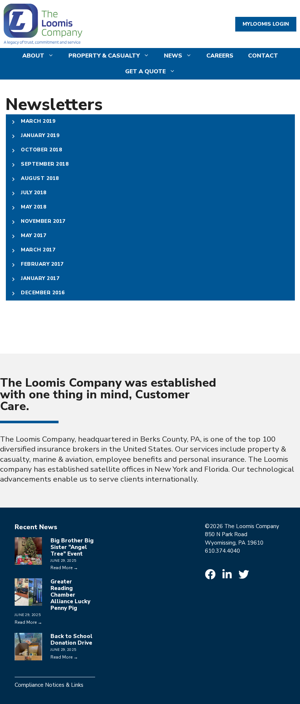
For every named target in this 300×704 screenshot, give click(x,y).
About (33, 56)
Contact (263, 56)
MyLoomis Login (266, 24)
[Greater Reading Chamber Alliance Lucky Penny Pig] (28, 601)
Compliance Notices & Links (49, 685)
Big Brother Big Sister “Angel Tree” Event (72, 547)
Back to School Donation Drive (71, 639)
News (173, 56)
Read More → (64, 568)
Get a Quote (145, 71)
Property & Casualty (104, 56)
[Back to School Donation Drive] (28, 656)
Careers (219, 56)
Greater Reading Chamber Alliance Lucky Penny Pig (70, 595)
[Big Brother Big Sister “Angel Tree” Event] (28, 560)
